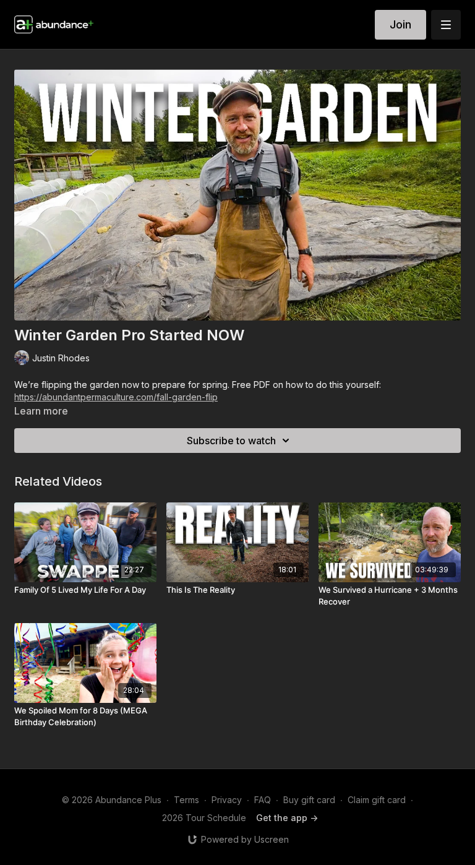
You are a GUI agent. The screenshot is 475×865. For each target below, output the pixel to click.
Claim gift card (377, 799)
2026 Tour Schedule (204, 817)
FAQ (262, 799)
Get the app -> (287, 817)
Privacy (227, 799)
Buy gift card (309, 799)
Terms (186, 799)
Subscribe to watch (231, 440)
